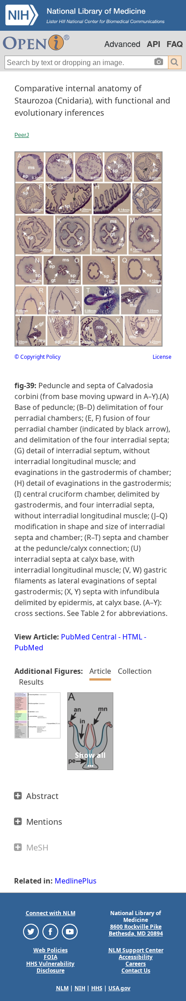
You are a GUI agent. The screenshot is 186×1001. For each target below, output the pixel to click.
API (153, 44)
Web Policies (50, 950)
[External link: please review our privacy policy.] (31, 931)
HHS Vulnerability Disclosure (50, 967)
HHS (96, 988)
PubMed (28, 648)
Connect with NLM (50, 913)
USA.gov (119, 988)
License (162, 357)
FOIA (50, 957)
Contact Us (135, 970)
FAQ (175, 44)
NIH (79, 988)
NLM (62, 988)
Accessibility (136, 957)
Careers (136, 964)
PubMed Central (88, 637)
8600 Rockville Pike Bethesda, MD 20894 (136, 930)
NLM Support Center (135, 950)
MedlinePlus (76, 881)
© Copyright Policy (37, 357)
